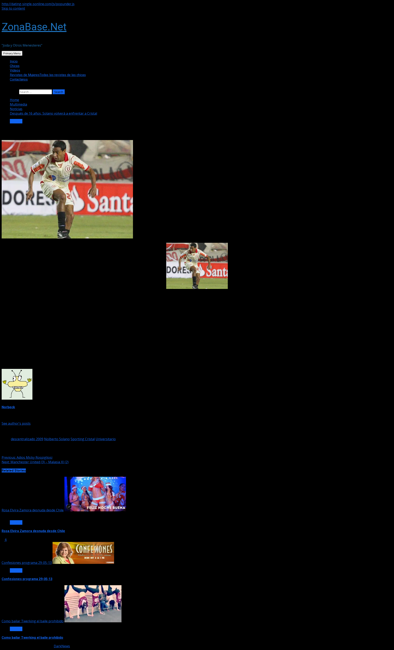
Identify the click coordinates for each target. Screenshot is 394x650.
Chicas (14, 66)
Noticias (16, 121)
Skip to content (13, 8)
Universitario (106, 439)
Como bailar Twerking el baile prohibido (33, 621)
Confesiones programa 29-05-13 (27, 562)
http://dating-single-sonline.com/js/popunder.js (38, 4)
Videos (15, 70)
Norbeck (8, 407)
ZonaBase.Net (34, 27)
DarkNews (62, 646)
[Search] (3, 87)
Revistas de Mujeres (48, 75)
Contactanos (19, 79)
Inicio (14, 61)
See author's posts (16, 423)
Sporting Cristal (83, 439)
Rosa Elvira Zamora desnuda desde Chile (33, 510)
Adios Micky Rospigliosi (27, 457)
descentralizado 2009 (27, 439)
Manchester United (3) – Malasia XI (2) (35, 462)
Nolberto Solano (57, 439)
